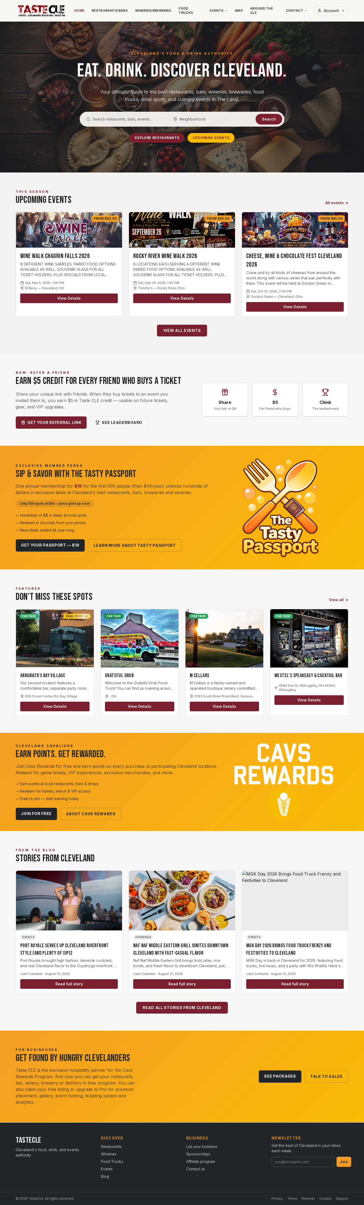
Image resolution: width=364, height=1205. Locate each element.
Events (216, 11)
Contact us (195, 1169)
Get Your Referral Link (54, 422)
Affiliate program (200, 1161)
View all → (338, 599)
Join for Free (36, 813)
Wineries (108, 1154)
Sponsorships (198, 1154)
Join (344, 1161)
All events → (336, 202)
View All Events (182, 330)
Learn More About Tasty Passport (135, 545)
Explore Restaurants (157, 138)
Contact (294, 11)
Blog (105, 1176)
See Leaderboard (122, 422)
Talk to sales (326, 1076)
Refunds (308, 1198)
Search (269, 119)
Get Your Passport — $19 (50, 545)
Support (342, 1198)
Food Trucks (186, 10)
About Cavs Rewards (91, 814)
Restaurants (111, 1146)
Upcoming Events (211, 138)
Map (239, 11)
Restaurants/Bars (110, 11)
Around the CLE (261, 10)
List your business (201, 1146)
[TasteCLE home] (42, 10)
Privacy (277, 1198)
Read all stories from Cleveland (182, 1007)
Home (79, 11)
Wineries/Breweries (153, 11)
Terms (292, 1198)
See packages (280, 1076)
